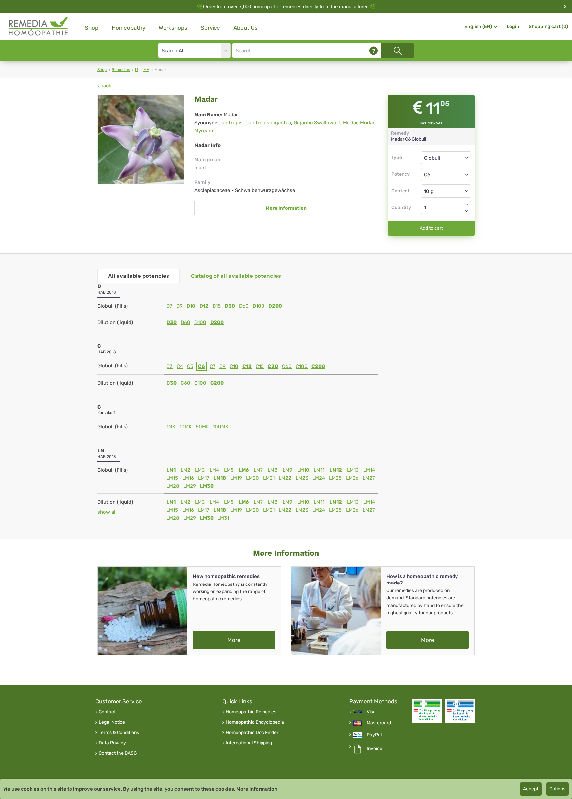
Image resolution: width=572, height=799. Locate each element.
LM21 (269, 478)
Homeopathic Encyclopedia (255, 722)
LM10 (303, 470)
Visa (371, 712)
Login (513, 26)
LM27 (369, 478)
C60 (287, 366)
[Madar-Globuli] (141, 139)
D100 (258, 306)
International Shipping (249, 743)
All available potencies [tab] (138, 276)
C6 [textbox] (427, 175)
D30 (230, 306)
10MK (185, 427)
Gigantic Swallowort (317, 123)
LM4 (214, 470)
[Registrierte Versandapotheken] (427, 711)
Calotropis (230, 123)
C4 (180, 366)
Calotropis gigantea (268, 123)
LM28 (173, 486)
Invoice (374, 748)
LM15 (172, 478)
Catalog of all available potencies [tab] (236, 276)
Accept (530, 789)
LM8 (273, 470)
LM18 (220, 478)
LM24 (318, 478)
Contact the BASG (118, 753)
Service (210, 27)
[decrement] (466, 211)
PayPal (374, 735)
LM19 (236, 478)
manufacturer (353, 6)
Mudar (367, 123)
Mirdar (350, 123)
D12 (204, 306)
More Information (286, 208)
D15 (217, 306)
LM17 (203, 478)
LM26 (352, 478)
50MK (202, 427)
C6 (201, 366)
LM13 (352, 470)
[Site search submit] (397, 50)
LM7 (258, 470)
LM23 (302, 478)
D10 (191, 306)
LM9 (287, 470)
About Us (245, 27)
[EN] (38, 26)
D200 (275, 306)
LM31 (223, 518)
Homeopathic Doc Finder (252, 732)
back (105, 86)
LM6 (244, 470)
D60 (244, 306)
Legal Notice (112, 722)
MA (146, 69)
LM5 (229, 470)
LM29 (189, 486)
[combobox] (446, 174)
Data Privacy (112, 743)
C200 (318, 366)
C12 (247, 366)
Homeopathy (128, 27)
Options (557, 789)
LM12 (335, 470)
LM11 (319, 470)
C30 (273, 366)
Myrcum (203, 131)
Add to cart (431, 228)
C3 (170, 366)
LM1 (171, 470)
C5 (190, 366)
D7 (169, 306)
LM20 (252, 478)
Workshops (173, 27)
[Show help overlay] (373, 50)
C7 (212, 366)
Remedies (121, 69)
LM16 (188, 478)
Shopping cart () (548, 26)
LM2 (185, 470)
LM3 (200, 470)
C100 (302, 366)
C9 (222, 366)
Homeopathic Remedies (251, 712)
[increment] (466, 204)
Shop (91, 27)
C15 (260, 366)
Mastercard (379, 723)
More (234, 640)
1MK (171, 427)
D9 (179, 306)
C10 (234, 366)
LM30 (207, 486)
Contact (107, 712)
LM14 (369, 470)
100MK (220, 427)
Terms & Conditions (119, 732)
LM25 (335, 478)
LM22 (285, 478)
